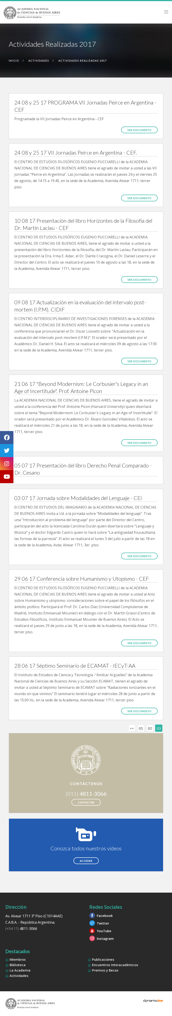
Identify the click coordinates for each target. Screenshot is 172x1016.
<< (132, 728)
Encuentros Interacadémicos (114, 965)
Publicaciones (102, 959)
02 (150, 728)
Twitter (102, 923)
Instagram (105, 938)
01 (141, 728)
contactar (86, 802)
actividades (38, 60)
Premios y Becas (104, 970)
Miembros (17, 959)
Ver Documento (139, 130)
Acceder (86, 860)
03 (159, 728)
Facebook (104, 915)
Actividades (18, 975)
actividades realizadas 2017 (82, 60)
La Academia (19, 970)
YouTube (103, 931)
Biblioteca (17, 965)
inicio (14, 60)
